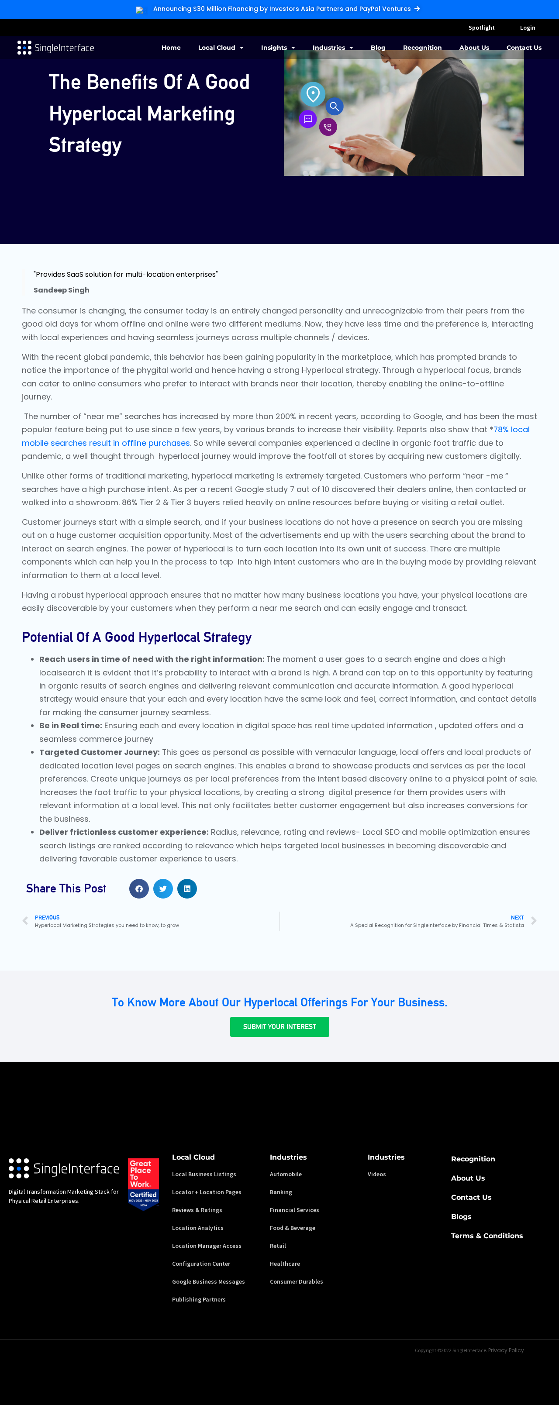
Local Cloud (216, 48)
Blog (378, 48)
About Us (474, 48)
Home (171, 48)
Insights (274, 48)
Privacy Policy (506, 1350)
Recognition (422, 48)
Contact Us (524, 48)
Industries (329, 48)
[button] (139, 889)
